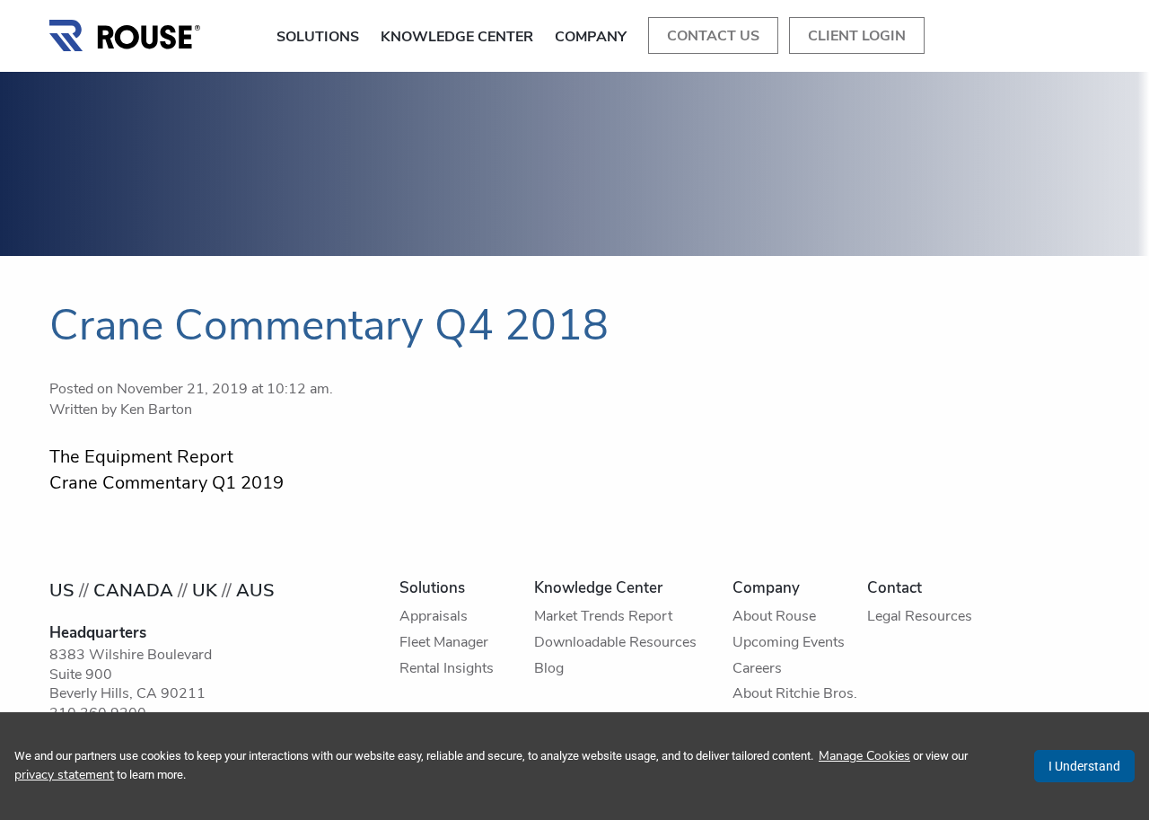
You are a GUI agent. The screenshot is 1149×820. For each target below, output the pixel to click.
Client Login (857, 37)
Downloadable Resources (615, 643)
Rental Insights (446, 669)
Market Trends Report (603, 617)
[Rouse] (125, 31)
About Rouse (774, 617)
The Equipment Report (141, 458)
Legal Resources (919, 617)
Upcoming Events (788, 643)
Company (591, 38)
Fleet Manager (443, 643)
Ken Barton (156, 410)
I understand (1084, 766)
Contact (894, 588)
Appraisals (433, 617)
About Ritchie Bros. (794, 694)
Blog (549, 669)
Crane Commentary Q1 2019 (166, 484)
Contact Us (713, 37)
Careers (757, 669)
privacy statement (64, 775)
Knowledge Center (457, 38)
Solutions (317, 38)
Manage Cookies (864, 756)
